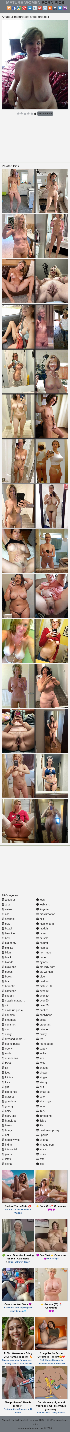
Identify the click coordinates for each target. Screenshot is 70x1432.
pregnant (44, 1024)
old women (46, 971)
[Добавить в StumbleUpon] (50, 8)
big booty (10, 942)
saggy (43, 1048)
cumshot (9, 1024)
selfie (42, 1053)
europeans (11, 1058)
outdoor (44, 981)
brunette (9, 986)
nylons (43, 962)
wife (42, 1159)
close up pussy (13, 1010)
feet (7, 1072)
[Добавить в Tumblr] (55, 8)
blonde (8, 962)
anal (7, 904)
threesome (45, 1115)
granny (8, 1106)
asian (8, 909)
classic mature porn (16, 1000)
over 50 (44, 995)
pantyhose (45, 1014)
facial (8, 1063)
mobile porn (46, 923)
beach (8, 928)
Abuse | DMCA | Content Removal (20, 1420)
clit (6, 1005)
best (7, 938)
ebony (8, 1048)
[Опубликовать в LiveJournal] (35, 8)
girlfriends (10, 1091)
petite (42, 1019)
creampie (10, 1019)
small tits (44, 1091)
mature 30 (45, 986)
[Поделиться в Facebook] (14, 8)
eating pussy (12, 1043)
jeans (8, 1154)
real (41, 1039)
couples (9, 1014)
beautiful (9, 933)
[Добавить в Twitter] (60, 8)
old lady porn (47, 966)
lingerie (44, 909)
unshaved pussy (49, 1130)
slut (41, 1087)
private (43, 1029)
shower (43, 1072)
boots (8, 976)
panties (43, 1010)
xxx (41, 1163)
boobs (8, 971)
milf (41, 918)
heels (8, 1125)
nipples (43, 947)
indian (8, 1144)
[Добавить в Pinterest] (40, 8)
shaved (43, 1067)
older (42, 976)
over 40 (44, 990)
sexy (42, 1063)
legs (42, 899)
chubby (9, 995)
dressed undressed (16, 1039)
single (43, 1077)
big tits (8, 947)
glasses (9, 1096)
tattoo (42, 1106)
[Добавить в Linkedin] (30, 8)
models (43, 928)
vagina (43, 1139)
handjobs (10, 1120)
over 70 (44, 1005)
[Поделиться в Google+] (24, 8)
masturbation (47, 914)
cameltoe (10, 990)
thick (42, 1111)
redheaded (46, 1043)
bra (6, 981)
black (8, 957)
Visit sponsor (45, 113)
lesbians (44, 904)
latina (8, 1163)
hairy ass (10, 1115)
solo (42, 1096)
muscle (43, 938)
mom (42, 933)
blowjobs (10, 966)
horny (8, 1130)
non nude (45, 952)
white (42, 1154)
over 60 (44, 1000)
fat (6, 1067)
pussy (43, 1034)
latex (7, 1159)
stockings (45, 1101)
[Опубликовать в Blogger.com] (9, 8)
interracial (10, 1149)
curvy (8, 1034)
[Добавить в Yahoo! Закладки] (65, 8)
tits (41, 1125)
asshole (9, 918)
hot (6, 1135)
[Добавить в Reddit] (45, 8)
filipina (8, 1077)
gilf (6, 1087)
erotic (8, 1053)
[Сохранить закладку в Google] (19, 8)
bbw (7, 923)
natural (43, 942)
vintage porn (47, 1144)
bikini (8, 952)
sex (41, 1058)
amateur (9, 899)
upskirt (43, 1135)
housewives (12, 1139)
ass (6, 914)
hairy (7, 1111)
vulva (42, 1149)
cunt (7, 1029)
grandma (10, 1101)
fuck (7, 1082)
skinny (43, 1082)
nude (42, 957)
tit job (42, 1120)
